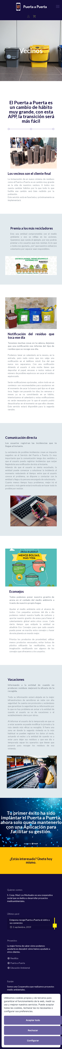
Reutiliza (14, 958)
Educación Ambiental (20, 968)
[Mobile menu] (57, 6)
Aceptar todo (33, 1020)
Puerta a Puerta (17, 963)
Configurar (33, 1040)
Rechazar (33, 1030)
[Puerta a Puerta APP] (31, 6)
